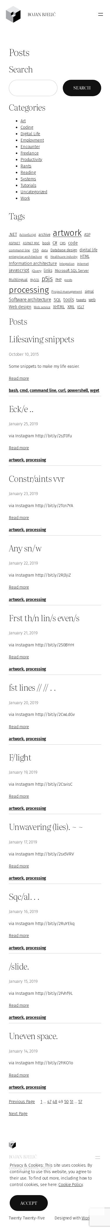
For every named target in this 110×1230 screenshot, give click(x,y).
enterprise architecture (25, 257)
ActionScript (27, 235)
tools (68, 299)
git (46, 257)
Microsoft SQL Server (72, 270)
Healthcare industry (63, 257)
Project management (66, 291)
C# (55, 242)
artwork (67, 233)
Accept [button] (28, 1203)
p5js (47, 279)
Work (25, 198)
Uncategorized (34, 191)
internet (83, 264)
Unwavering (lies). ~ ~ (46, 826)
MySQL (34, 280)
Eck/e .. (21, 408)
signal (89, 291)
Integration (66, 264)
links (48, 270)
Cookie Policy (70, 1184)
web (92, 299)
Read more (19, 378)
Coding (27, 127)
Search (82, 87)
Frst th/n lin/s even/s (44, 617)
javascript (19, 270)
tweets (81, 300)
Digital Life (30, 133)
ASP (87, 234)
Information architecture (33, 263)
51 (71, 1101)
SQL (57, 299)
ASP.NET (14, 243)
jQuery (36, 271)
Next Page (18, 1113)
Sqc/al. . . (24, 896)
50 (66, 1101)
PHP (58, 279)
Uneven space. (33, 1035)
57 (80, 1101)
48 (55, 1101)
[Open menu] (100, 14)
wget (94, 390)
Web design (20, 306)
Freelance (30, 153)
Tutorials (28, 185)
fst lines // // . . (32, 687)
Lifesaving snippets (41, 338)
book (46, 243)
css (36, 250)
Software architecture (30, 299)
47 (49, 1101)
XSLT (80, 307)
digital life (88, 250)
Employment (32, 140)
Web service (42, 307)
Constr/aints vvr (37, 478)
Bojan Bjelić (41, 14)
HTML (84, 256)
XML (71, 306)
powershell (77, 390)
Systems (28, 179)
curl (61, 390)
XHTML (59, 306)
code (72, 242)
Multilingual (18, 279)
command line (19, 250)
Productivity (31, 159)
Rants (26, 166)
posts (68, 280)
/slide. (19, 966)
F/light (20, 757)
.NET (13, 234)
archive (44, 234)
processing (29, 290)
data (44, 250)
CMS (63, 243)
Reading (28, 172)
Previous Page (22, 1101)
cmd (24, 390)
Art (23, 120)
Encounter (30, 146)
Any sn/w (25, 548)
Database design (63, 250)
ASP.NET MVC (31, 243)
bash (13, 390)
